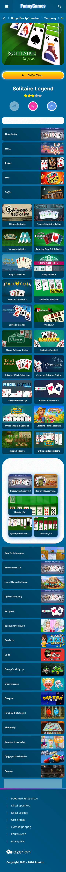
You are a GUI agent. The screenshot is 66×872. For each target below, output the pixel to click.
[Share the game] (14, 106)
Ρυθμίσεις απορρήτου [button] (24, 798)
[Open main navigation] (6, 6)
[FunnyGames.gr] (4, 18)
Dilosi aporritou (20, 805)
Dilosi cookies (19, 812)
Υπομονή (50, 18)
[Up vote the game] (52, 106)
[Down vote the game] (33, 106)
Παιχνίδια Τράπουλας (25, 18)
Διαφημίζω (18, 841)
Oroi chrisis (18, 819)
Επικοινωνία (18, 834)
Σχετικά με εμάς (21, 827)
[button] (59, 6)
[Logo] (33, 6)
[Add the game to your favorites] (58, 30)
